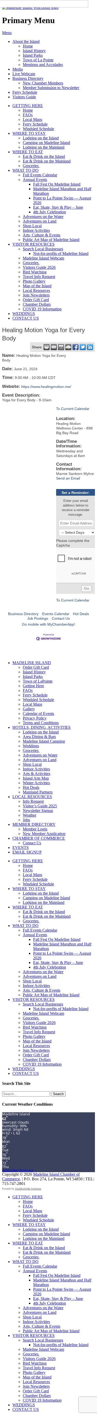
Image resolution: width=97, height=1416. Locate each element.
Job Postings (37, 618)
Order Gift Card (36, 300)
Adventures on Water (40, 755)
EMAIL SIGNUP (27, 852)
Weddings (31, 746)
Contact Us (61, 618)
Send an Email (68, 478)
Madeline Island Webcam (43, 258)
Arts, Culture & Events (41, 235)
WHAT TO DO (25, 170)
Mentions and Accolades (43, 64)
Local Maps (32, 119)
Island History (34, 51)
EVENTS (20, 847)
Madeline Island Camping (44, 741)
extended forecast (17, 1170)
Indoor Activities (36, 230)
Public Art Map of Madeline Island (51, 239)
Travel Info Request (39, 276)
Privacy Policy (35, 718)
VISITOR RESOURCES (33, 244)
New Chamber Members (43, 83)
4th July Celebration (49, 212)
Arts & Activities (36, 773)
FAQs (28, 115)
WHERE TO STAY (29, 133)
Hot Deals (81, 614)
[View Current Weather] (68, 347)
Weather (29, 815)
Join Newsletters (36, 295)
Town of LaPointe (38, 681)
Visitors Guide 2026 (39, 267)
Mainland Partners (38, 792)
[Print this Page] (46, 347)
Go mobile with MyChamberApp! (48, 624)
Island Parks (33, 55)
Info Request (33, 801)
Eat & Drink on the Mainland (47, 161)
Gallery (29, 709)
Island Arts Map (36, 778)
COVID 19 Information (42, 309)
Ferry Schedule (24, 92)
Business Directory (27, 78)
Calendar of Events (38, 713)
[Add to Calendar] (61, 347)
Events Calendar (55, 614)
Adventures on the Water (43, 216)
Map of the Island (37, 286)
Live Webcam (23, 74)
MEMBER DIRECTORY (34, 824)
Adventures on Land (39, 221)
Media (17, 69)
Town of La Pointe (38, 60)
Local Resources (36, 290)
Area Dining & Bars (39, 736)
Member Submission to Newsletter (51, 87)
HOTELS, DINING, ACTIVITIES (41, 727)
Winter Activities (36, 783)
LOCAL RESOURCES (32, 797)
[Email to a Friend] (54, 347)
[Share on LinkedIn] (90, 347)
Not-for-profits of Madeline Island (60, 253)
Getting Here (33, 686)
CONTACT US (25, 318)
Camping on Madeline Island (46, 142)
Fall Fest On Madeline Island (56, 184)
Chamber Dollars (37, 304)
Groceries (31, 166)
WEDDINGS (23, 313)
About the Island (26, 41)
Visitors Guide (24, 97)
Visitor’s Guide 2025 (40, 806)
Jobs (26, 820)
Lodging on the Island (41, 138)
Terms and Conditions (41, 723)
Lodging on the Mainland (43, 147)
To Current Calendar (72, 409)
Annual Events (35, 179)
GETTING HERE (27, 105)
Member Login (35, 829)
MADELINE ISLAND (31, 663)
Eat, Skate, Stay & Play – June (58, 207)
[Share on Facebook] (75, 347)
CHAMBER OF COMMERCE (38, 838)
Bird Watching (35, 272)
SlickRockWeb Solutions (28, 1188)
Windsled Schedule (38, 129)
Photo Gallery (34, 281)
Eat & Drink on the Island (44, 156)
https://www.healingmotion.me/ (46, 387)
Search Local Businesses (43, 249)
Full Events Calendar (40, 175)
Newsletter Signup (38, 810)
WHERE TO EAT (27, 152)
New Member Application (44, 833)
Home (28, 46)
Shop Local (32, 226)
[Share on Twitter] (83, 347)
